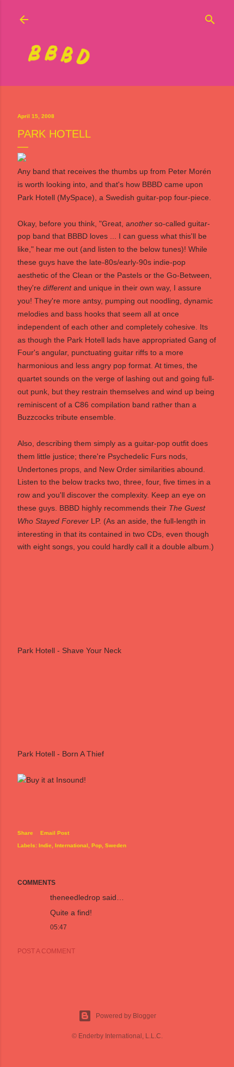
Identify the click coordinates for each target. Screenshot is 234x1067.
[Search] (210, 17)
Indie (45, 845)
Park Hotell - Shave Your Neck (69, 650)
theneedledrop (75, 897)
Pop (96, 845)
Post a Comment (46, 951)
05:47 (58, 927)
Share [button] (25, 833)
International (71, 845)
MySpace (76, 197)
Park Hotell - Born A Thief (60, 753)
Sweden (115, 845)
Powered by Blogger (126, 1016)
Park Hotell (36, 197)
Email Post (54, 833)
